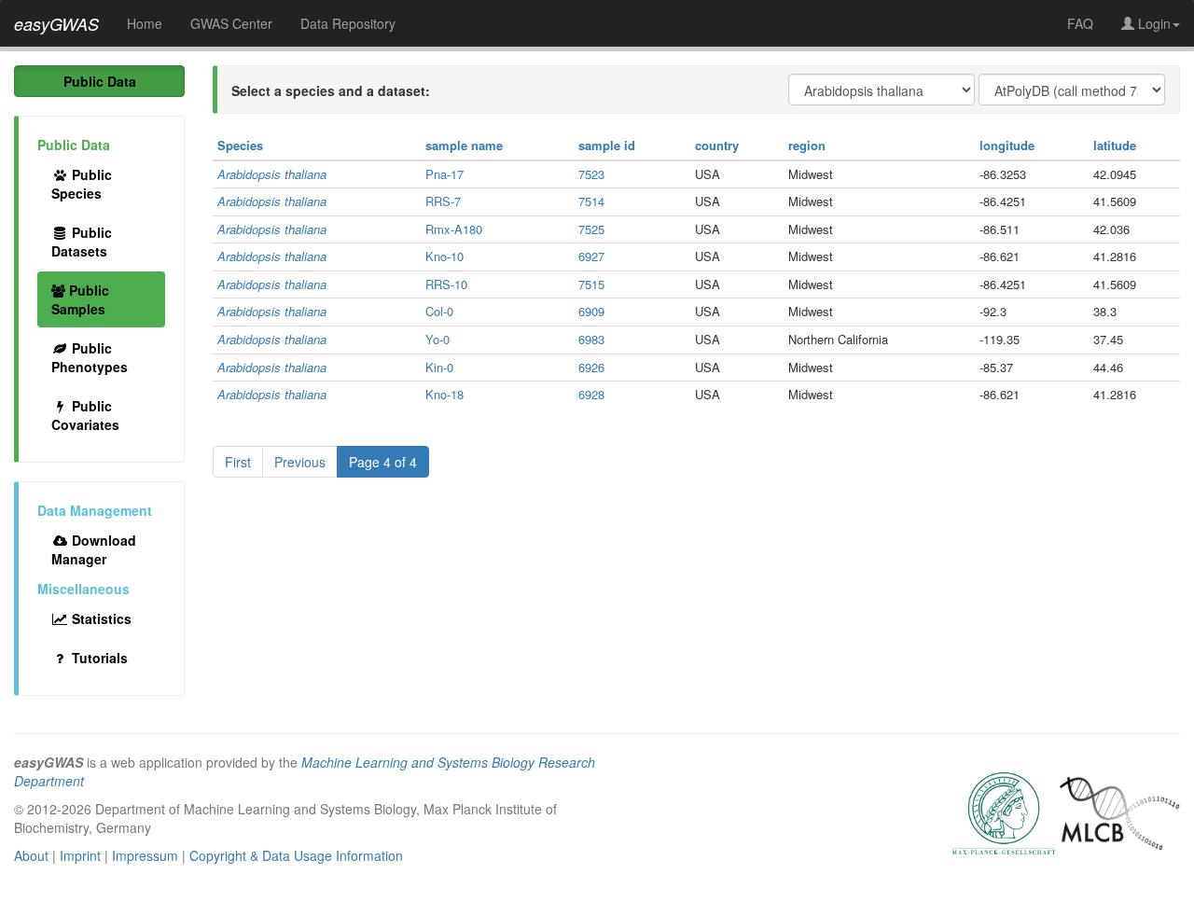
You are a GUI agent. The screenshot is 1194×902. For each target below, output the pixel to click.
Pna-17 (444, 174)
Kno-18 (444, 394)
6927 (591, 256)
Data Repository (348, 23)
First (238, 461)
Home (144, 23)
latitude (1114, 145)
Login (1152, 23)
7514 (591, 201)
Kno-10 (444, 256)
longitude (1006, 145)
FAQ (1080, 23)
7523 (591, 174)
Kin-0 (439, 367)
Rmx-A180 (453, 229)
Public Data (99, 81)
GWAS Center (231, 23)
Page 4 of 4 (383, 461)
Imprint (80, 855)
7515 (591, 284)
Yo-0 (437, 339)
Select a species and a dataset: (330, 90)
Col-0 (439, 311)
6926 (591, 367)
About (31, 855)
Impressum (145, 855)
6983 (591, 339)
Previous (300, 461)
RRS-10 (446, 284)
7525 (591, 229)
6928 (591, 394)
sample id (606, 145)
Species (240, 145)
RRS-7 (443, 201)
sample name (464, 145)
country (717, 145)
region (807, 145)
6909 (591, 311)
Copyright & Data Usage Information (296, 855)
